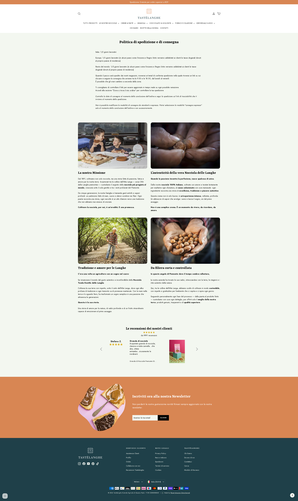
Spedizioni (159, 461)
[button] (101, 349)
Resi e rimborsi (161, 457)
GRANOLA (141, 23)
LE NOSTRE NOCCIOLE (108, 23)
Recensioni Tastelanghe (135, 470)
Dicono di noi (189, 457)
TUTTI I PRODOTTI (90, 23)
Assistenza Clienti (132, 453)
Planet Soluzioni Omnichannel (180, 493)
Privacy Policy (160, 453)
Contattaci (188, 461)
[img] (149, 332)
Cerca (186, 466)
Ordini (128, 461)
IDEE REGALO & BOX (204, 23)
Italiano (137, 481)
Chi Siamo (188, 453)
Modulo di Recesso (191, 470)
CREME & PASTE (127, 23)
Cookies (158, 470)
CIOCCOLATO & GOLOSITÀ (160, 23)
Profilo (128, 457)
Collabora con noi (133, 466)
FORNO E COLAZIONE (184, 23)
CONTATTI (164, 28)
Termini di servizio (162, 466)
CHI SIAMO (134, 28)
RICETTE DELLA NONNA (149, 28)
